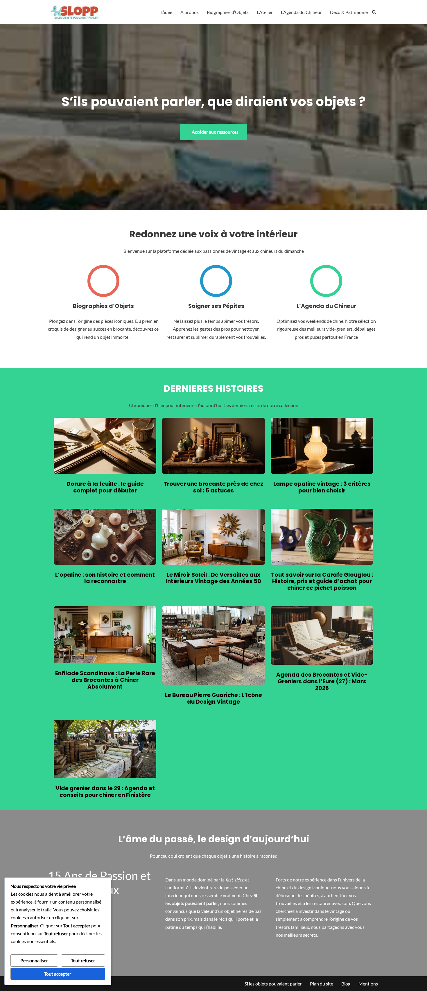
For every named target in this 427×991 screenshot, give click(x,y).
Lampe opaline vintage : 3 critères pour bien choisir (322, 487)
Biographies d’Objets (228, 12)
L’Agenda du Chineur (301, 12)
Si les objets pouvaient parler (273, 983)
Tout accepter (57, 973)
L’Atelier (265, 12)
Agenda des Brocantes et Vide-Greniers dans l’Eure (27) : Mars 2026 (321, 681)
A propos (189, 12)
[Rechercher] (374, 12)
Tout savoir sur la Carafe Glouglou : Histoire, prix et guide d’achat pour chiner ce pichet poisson (322, 582)
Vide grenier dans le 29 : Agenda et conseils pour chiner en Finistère (105, 792)
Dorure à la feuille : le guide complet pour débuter (105, 487)
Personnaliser (34, 960)
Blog (345, 983)
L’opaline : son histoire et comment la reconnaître (105, 578)
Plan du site (321, 983)
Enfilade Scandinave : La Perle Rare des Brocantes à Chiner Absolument (105, 680)
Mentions (368, 983)
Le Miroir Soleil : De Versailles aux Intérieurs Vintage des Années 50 (213, 578)
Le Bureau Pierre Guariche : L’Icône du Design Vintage (213, 698)
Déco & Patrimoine (349, 12)
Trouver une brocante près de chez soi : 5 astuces (213, 487)
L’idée (166, 12)
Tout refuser (83, 960)
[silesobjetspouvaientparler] (75, 12)
